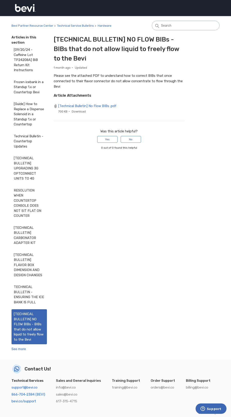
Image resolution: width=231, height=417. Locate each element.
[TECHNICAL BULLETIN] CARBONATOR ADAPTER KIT (25, 235)
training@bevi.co (124, 387)
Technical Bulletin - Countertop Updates (28, 141)
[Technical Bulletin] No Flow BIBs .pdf (87, 106)
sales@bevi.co (66, 394)
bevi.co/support (24, 401)
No (130, 139)
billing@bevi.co (197, 387)
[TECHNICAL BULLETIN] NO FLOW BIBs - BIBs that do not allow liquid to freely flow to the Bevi (29, 327)
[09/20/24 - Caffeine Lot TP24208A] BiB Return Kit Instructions (26, 60)
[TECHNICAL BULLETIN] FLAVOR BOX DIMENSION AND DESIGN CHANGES (28, 265)
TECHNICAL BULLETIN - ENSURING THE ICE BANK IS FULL (29, 294)
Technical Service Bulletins (75, 25)
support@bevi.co (24, 387)
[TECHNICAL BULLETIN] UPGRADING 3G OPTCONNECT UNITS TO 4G (26, 168)
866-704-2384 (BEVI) (28, 394)
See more (19, 349)
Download (79, 111)
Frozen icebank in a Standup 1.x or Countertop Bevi (29, 87)
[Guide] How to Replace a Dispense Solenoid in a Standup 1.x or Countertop (29, 114)
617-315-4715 (66, 401)
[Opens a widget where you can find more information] (210, 409)
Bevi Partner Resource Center (32, 25)
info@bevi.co (66, 387)
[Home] (25, 8)
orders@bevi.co (162, 387)
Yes (107, 139)
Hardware (104, 25)
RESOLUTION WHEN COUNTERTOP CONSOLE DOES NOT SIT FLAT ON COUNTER (27, 203)
